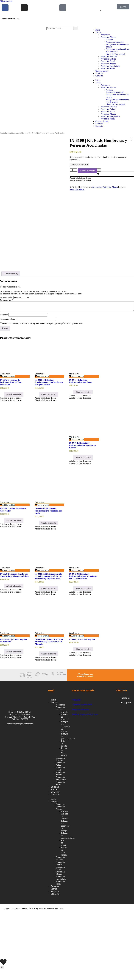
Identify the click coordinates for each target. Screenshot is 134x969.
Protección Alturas (108, 37)
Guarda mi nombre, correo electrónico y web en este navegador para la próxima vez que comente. (42, 323)
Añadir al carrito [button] (13, 394)
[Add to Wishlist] (99, 170)
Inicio (97, 30)
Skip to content (6, 1)
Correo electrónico (8, 319)
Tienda (98, 32)
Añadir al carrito (87, 171)
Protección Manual (108, 64)
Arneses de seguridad (115, 42)
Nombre (4, 315)
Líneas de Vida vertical (115, 54)
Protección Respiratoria (110, 66)
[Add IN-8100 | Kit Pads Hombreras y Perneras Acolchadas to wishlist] (102, 174)
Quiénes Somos (101, 71)
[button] (80, 178)
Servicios (99, 73)
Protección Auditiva (109, 56)
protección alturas (77, 189)
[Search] (76, 28)
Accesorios (105, 35)
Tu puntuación (6, 298)
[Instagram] (24, 7)
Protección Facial (108, 61)
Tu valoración (6, 300)
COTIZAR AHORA (79, 164)
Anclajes (109, 39)
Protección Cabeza (108, 59)
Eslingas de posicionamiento (117, 49)
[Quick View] (3, 394)
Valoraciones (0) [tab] (11, 273)
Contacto (99, 76)
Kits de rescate (112, 51)
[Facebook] (5, 7)
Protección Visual (108, 68)
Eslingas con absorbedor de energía (65, 727)
